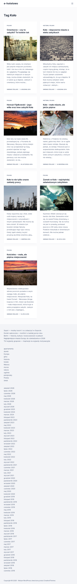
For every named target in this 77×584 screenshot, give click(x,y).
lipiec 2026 (8, 391)
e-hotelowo (11, 3)
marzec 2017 (9, 547)
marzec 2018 (9, 531)
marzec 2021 (9, 470)
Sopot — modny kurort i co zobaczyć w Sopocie (22, 330)
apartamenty (9, 349)
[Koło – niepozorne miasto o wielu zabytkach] (56, 48)
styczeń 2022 (9, 462)
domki (6, 351)
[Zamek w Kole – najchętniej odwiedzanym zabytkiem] (56, 198)
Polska (9, 25)
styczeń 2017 (9, 552)
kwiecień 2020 (9, 494)
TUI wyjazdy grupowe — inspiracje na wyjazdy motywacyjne (27, 341)
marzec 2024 (9, 415)
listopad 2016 (9, 557)
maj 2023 (7, 425)
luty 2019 (7, 518)
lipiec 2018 (8, 526)
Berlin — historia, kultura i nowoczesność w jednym (23, 336)
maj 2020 (7, 491)
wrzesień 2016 (9, 563)
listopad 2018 (9, 520)
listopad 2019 (9, 499)
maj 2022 (7, 454)
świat (6, 380)
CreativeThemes (49, 580)
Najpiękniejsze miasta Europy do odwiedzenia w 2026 (24, 338)
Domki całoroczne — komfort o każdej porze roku (23, 333)
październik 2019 (10, 502)
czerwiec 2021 (9, 467)
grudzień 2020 (9, 478)
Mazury (6, 365)
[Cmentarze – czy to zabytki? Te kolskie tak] (20, 48)
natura (6, 370)
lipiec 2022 (8, 449)
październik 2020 (10, 481)
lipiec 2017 (8, 539)
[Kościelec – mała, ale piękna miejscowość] (20, 272)
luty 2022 (7, 460)
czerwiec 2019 (9, 507)
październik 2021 (10, 465)
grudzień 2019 (9, 497)
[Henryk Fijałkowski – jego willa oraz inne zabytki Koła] (20, 123)
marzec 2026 (9, 401)
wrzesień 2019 (9, 504)
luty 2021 (7, 473)
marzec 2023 (9, 430)
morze (6, 367)
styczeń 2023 (9, 436)
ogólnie (6, 373)
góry (5, 357)
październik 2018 (10, 523)
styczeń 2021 (9, 475)
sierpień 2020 (9, 486)
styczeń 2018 (9, 534)
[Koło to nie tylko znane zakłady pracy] (20, 198)
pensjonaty (8, 375)
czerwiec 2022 (9, 452)
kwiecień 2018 (9, 528)
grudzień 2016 (9, 555)
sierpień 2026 (9, 388)
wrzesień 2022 (9, 444)
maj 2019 (7, 510)
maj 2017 (7, 544)
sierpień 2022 (9, 446)
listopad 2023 (9, 417)
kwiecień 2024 (9, 412)
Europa (6, 354)
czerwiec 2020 (9, 489)
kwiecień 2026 (9, 399)
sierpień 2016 (9, 565)
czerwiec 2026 (9, 393)
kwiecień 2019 (9, 513)
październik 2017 (10, 536)
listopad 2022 (9, 438)
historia (46, 25)
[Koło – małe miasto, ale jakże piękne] (56, 123)
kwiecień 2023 (9, 428)
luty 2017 (7, 550)
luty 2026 (7, 404)
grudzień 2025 (9, 409)
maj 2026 (7, 396)
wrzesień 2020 (9, 483)
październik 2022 (10, 441)
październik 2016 (10, 560)
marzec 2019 (9, 515)
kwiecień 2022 (9, 457)
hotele (6, 362)
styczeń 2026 (9, 407)
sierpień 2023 (9, 422)
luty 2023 (7, 433)
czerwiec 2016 (9, 571)
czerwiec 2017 (9, 542)
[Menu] (72, 3)
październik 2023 (10, 420)
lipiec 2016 (8, 568)
